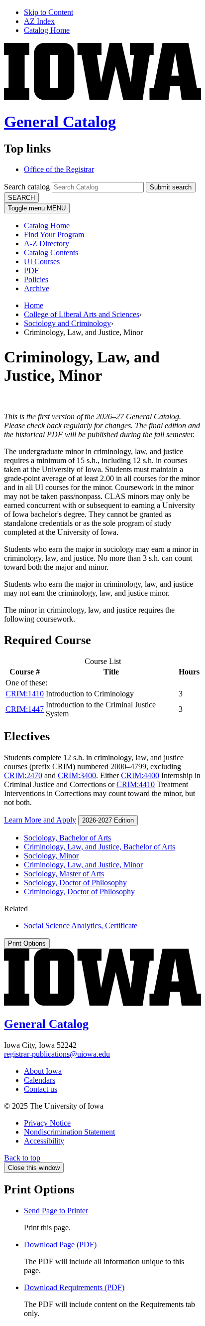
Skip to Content (48, 12)
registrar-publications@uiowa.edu (57, 1054)
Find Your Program (54, 234)
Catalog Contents (51, 252)
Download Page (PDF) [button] (60, 1244)
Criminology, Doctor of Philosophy (79, 891)
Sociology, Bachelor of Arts (67, 837)
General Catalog (60, 122)
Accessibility (44, 1141)
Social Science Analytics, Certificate (80, 925)
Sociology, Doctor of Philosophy (75, 882)
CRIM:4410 (135, 784)
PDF (31, 270)
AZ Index (39, 21)
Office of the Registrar (59, 169)
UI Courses (42, 261)
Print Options (27, 943)
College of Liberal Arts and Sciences (81, 314)
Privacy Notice (47, 1123)
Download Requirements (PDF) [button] (74, 1287)
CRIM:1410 (24, 693)
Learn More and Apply (40, 820)
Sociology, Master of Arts (64, 873)
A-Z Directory (46, 243)
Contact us (40, 1089)
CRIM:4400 (140, 775)
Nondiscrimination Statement (69, 1132)
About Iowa (43, 1071)
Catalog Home (47, 30)
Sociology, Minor (51, 855)
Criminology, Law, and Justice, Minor (83, 864)
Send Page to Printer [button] (56, 1210)
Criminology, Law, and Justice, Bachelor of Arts (99, 846)
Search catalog (27, 186)
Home (33, 305)
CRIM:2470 (23, 775)
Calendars (39, 1080)
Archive (36, 288)
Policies (36, 279)
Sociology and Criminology (67, 323)
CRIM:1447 (24, 709)
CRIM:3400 (77, 775)
